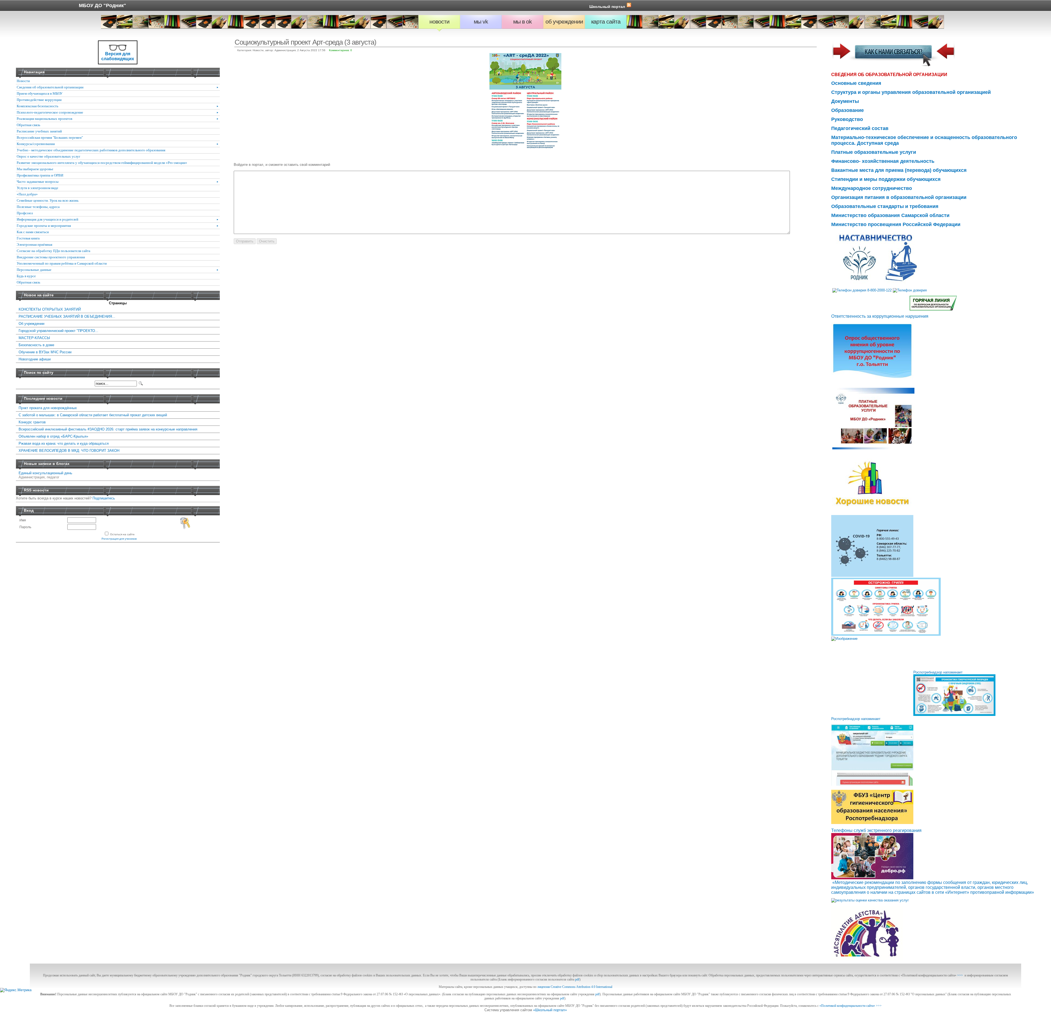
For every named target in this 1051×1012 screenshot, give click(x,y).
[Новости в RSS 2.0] (629, 6)
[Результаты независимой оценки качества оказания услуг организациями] (870, 900)
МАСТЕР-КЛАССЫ (34, 338)
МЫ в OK (522, 21)
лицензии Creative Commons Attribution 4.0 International (574, 987)
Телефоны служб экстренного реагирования (876, 830)
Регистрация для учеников (119, 538)
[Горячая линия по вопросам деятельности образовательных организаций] (933, 303)
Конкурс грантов (32, 422)
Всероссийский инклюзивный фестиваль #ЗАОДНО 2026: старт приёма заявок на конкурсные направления (108, 429)
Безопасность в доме (36, 345)
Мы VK (481, 21)
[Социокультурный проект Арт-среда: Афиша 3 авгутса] (525, 148)
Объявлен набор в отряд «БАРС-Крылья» (53, 436)
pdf (577, 979)
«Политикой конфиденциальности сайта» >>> (850, 1006)
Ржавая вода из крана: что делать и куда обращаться (64, 443)
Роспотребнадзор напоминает (938, 672)
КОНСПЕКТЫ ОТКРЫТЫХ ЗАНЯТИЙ (50, 309)
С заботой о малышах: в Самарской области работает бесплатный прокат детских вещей (93, 415)
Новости (439, 21)
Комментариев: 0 (340, 50)
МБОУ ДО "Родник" (102, 5)
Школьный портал (607, 6)
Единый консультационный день (45, 473)
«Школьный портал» (550, 1010)
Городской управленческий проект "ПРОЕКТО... (58, 331)
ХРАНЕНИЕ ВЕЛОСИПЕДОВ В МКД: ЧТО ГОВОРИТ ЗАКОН (69, 451)
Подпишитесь (104, 498)
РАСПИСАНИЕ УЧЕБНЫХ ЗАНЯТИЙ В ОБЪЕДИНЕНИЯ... (67, 316)
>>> (959, 975)
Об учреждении (564, 21)
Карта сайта (605, 21)
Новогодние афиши (35, 359)
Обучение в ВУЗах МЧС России (45, 352)
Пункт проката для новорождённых (48, 408)
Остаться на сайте (122, 534)
